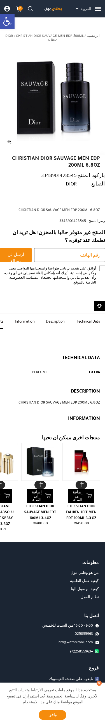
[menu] (98, 8)
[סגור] (99, 683)
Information (25, 321)
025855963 (84, 633)
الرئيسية (93, 35)
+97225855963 (81, 651)
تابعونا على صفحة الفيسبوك (71, 679)
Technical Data (88, 321)
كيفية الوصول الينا (85, 589)
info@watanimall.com (75, 642)
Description (55, 321)
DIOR (9, 35)
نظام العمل (90, 597)
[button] (7, 21)
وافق (52, 715)
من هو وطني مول (85, 573)
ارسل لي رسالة (16, 256)
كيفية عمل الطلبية (84, 581)
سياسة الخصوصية (22, 277)
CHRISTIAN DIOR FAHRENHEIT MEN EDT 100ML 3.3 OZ (81, 512)
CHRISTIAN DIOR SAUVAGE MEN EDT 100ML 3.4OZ (40, 512)
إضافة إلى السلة (78, 496)
